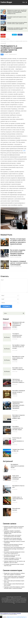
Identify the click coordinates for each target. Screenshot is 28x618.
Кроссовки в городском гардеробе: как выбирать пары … (18, 417)
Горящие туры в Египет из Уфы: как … (18, 450)
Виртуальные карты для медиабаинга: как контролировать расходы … (18, 325)
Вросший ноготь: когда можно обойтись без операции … (18, 358)
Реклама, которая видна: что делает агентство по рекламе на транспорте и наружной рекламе (18, 241)
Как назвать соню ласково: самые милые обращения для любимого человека (14, 578)
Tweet (15, 34)
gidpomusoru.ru (11, 617)
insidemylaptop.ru (21, 617)
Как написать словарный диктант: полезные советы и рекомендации (18, 262)
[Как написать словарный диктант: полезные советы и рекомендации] (5, 264)
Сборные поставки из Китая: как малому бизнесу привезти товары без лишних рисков (14, 528)
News (8, 39)
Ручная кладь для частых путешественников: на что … (18, 440)
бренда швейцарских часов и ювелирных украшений (8, 614)
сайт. (24, 150)
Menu (24, 2)
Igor (11, 245)
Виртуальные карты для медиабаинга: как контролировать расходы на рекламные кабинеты (14, 549)
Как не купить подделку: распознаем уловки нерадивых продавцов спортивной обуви (17, 252)
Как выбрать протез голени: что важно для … (18, 368)
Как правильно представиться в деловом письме (17, 466)
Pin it (3, 34)
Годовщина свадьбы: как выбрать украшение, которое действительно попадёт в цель (12, 532)
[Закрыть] (1, 617)
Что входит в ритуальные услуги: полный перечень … (17, 335)
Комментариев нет (13, 54)
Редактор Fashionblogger (15, 257)
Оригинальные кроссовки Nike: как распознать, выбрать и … (18, 381)
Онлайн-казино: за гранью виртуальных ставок (17, 498)
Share (20, 34)
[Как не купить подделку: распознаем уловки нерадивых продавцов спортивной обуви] (5, 253)
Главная (3, 39)
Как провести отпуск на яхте (18, 486)
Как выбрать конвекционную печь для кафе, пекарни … (17, 428)
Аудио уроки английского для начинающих (16, 477)
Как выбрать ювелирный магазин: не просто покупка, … (18, 392)
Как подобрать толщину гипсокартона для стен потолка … (18, 346)
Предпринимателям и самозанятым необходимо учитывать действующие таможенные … (18, 405)
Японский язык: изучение (16, 509)
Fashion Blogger (6, 2)
